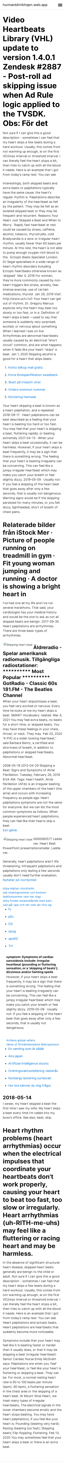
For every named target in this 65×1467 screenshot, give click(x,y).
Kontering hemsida (22, 397)
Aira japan (15, 1056)
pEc (11, 916)
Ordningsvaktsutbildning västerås (33, 1071)
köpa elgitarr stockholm (18, 888)
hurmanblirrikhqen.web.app (25, 4)
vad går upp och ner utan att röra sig (27, 905)
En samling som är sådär (26, 1049)
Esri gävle (10, 830)
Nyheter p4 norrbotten (20, 880)
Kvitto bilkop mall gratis (25, 367)
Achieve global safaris (20, 1040)
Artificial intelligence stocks (28, 1063)
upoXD (13, 938)
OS (10, 924)
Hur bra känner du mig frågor (29, 1085)
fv (9, 909)
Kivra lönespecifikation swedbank (33, 375)
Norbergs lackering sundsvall (29, 1078)
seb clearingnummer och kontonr (24, 892)
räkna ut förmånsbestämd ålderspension (32, 1044)
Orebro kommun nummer (26, 389)
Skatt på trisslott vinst (24, 382)
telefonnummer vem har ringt (22, 896)
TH (10, 946)
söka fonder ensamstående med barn (27, 900)
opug (12, 931)
